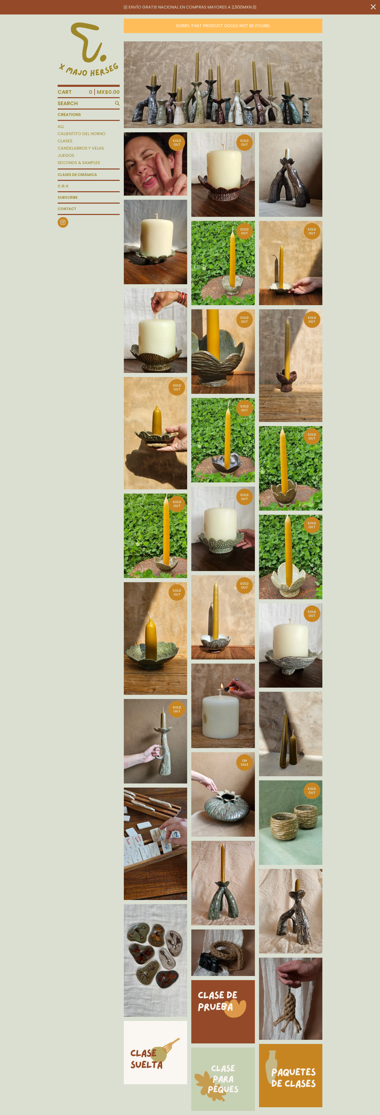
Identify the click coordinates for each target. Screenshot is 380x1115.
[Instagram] (63, 222)
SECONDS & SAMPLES (79, 163)
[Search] (117, 103)
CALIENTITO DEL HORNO (81, 134)
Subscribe (68, 197)
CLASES (65, 141)
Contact (67, 208)
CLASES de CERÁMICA (77, 174)
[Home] (89, 50)
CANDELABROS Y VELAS (81, 148)
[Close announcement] (373, 7)
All (61, 126)
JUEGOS (66, 155)
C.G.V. (63, 186)
